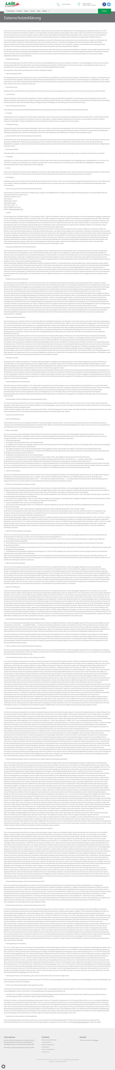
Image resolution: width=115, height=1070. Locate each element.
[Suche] (49, 11)
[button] (3, 1066)
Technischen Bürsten (46, 1042)
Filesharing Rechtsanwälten (80, 1022)
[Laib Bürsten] (12, 4)
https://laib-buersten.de (16, 209)
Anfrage (96, 1040)
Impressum (51, 1061)
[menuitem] (11, 11)
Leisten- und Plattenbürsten (48, 1049)
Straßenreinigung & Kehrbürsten (49, 1040)
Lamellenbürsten (46, 1051)
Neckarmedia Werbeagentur (72, 1059)
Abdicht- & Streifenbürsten (48, 1044)
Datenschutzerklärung (60, 1061)
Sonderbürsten (45, 1047)
